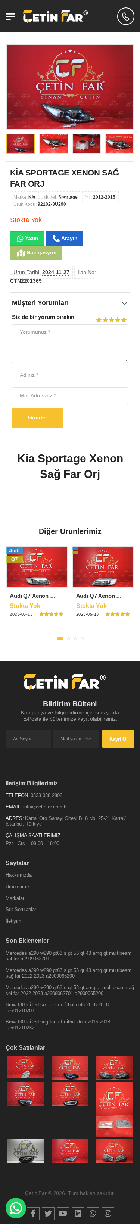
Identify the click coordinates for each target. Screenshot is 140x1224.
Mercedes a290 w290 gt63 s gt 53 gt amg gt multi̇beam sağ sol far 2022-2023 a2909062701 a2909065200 (70, 990)
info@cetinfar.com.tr (45, 807)
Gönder (37, 417)
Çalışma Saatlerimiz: (34, 835)
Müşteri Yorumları (40, 303)
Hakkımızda (19, 875)
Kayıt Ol (118, 739)
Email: (14, 807)
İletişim (13, 921)
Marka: (24, 197)
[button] (60, 639)
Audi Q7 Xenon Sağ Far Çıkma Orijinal (59, 596)
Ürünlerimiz (18, 886)
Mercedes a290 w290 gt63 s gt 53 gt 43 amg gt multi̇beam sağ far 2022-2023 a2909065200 (68, 973)
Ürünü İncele (37, 582)
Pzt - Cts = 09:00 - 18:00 (32, 843)
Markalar (15, 898)
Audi (14, 550)
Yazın (31, 238)
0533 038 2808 (46, 795)
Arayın (69, 238)
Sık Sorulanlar (21, 909)
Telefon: (17, 795)
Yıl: (100, 197)
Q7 (14, 559)
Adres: (15, 818)
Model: (60, 197)
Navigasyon (41, 252)
